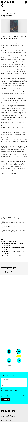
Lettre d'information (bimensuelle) (7, 390)
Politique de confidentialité (7, 396)
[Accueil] (9, 3)
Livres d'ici (17, 390)
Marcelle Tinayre (20, 50)
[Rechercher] (26, 2)
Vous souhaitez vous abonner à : (7, 388)
